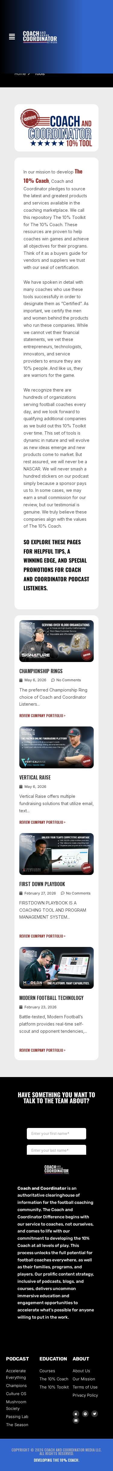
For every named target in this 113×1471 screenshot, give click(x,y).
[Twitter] (94, 1413)
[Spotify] (85, 1413)
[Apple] (76, 1413)
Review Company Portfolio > (42, 715)
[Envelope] (76, 1420)
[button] (12, 36)
